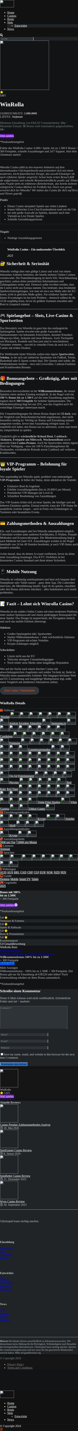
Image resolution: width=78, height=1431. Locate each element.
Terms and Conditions (19, 1367)
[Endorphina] (46, 736)
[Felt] (54, 743)
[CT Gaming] (18, 736)
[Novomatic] (70, 769)
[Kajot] (42, 762)
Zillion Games (37, 808)
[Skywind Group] (70, 789)
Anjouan (5, 849)
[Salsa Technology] (61, 789)
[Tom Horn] (33, 802)
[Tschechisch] (4, 865)
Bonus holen (7, 963)
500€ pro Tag (7, 842)
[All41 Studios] (53, 716)
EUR (43, 872)
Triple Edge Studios (49, 802)
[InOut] (4, 762)
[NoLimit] (61, 769)
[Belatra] (47, 723)
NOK (49, 872)
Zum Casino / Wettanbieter (19, 690)
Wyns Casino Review (12, 1201)
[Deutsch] (5, 859)
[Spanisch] (73, 859)
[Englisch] (16, 859)
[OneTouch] (39, 776)
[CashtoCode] (14, 818)
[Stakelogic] (61, 795)
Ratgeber (5, 1320)
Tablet (34, 879)
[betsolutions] (4, 729)
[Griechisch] (46, 859)
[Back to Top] (1, 1429)
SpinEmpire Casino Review (16, 1150)
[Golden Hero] (33, 756)
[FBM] (35, 743)
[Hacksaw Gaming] (61, 756)
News (10, 29)
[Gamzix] (14, 756)
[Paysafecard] (4, 825)
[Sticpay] (21, 825)
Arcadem (24, 723)
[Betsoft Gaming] (71, 723)
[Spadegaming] (23, 795)
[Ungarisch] (13, 865)
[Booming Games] (52, 729)
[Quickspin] (52, 782)
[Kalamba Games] (52, 762)
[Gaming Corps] (56, 749)
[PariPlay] (67, 776)
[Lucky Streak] (4, 769)
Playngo (14, 782)
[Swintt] (4, 802)
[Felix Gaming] (44, 743)
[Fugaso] (72, 743)
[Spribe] (52, 795)
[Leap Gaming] (70, 762)
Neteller (70, 818)
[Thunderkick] (23, 802)
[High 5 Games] (70, 756)
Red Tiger (12, 789)
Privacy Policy (15, 1364)
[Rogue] (42, 789)
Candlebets (6, 736)
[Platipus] (4, 782)
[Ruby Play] (52, 789)
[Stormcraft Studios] (70, 795)
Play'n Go (5, 1285)
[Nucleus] (4, 776)
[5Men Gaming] (34, 716)
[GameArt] (14, 749)
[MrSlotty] (33, 769)
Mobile (14, 879)
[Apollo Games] (4, 723)
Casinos (11, 15)
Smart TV (25, 879)
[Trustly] (30, 825)
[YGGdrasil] (24, 808)
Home (10, 12)
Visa (2, 1251)
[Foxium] (63, 743)
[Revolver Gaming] (33, 789)
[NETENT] (42, 769)
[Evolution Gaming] (56, 736)
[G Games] (4, 749)
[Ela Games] (27, 736)
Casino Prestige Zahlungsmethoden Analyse (25, 1124)
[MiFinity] (60, 818)
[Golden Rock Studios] (42, 756)
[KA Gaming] (33, 762)
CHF (30, 872)
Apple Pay (6, 1254)
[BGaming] (23, 729)
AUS (10, 872)
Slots (10, 22)
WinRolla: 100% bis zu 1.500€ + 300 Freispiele (27, 953)
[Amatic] (62, 716)
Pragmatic (5, 1289)
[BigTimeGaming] (33, 729)
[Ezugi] (4, 743)
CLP (36, 872)
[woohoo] (14, 808)
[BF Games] (14, 729)
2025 (3, 886)
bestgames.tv (59, 723)
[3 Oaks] (24, 716)
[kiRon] (61, 762)
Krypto (42, 818)
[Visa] (39, 825)
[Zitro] (50, 808)
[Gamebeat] (23, 749)
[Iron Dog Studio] (14, 762)
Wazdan (5, 716)
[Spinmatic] (33, 795)
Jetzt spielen (7, 135)
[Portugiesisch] (64, 859)
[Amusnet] (71, 716)
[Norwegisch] (55, 859)
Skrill (12, 825)
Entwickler (21, 25)
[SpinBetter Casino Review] (9, 1172)
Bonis (10, 19)
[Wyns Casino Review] (9, 1198)
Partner (4, 1316)
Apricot (13, 723)
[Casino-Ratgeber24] (7, 6)
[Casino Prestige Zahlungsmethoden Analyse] (9, 1121)
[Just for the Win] (23, 762)
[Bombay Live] (42, 729)
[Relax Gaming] (23, 789)
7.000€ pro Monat (26, 842)
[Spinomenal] (42, 795)
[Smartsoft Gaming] (14, 795)
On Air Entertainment (21, 776)
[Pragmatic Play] (43, 782)
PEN (63, 872)
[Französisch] (37, 859)
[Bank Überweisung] (4, 835)
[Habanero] (52, 756)
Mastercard (6, 1248)
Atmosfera (36, 723)
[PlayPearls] (24, 782)
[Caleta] (61, 729)
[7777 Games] (43, 716)
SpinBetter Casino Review (15, 1175)
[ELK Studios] (37, 736)
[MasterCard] (51, 818)
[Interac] (23, 818)
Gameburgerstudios (39, 749)
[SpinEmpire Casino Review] (9, 1147)
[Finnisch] (27, 859)
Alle (2, 1310)
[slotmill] (4, 795)
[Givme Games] (23, 756)
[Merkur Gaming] (23, 769)
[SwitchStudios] (14, 802)
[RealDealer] (62, 782)
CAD (23, 872)
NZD (57, 872)
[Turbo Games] (66, 802)
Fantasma (14, 743)
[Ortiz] (49, 776)
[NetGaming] (52, 769)
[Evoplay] (65, 736)
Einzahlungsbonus (10, 950)
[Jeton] (33, 818)
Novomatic (6, 1282)
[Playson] (33, 782)
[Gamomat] (4, 756)
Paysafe (4, 1258)
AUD (3, 872)
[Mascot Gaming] (14, 769)
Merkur (4, 1279)
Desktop (5, 879)
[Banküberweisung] (4, 818)
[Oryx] (58, 776)
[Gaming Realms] (65, 749)
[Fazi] (25, 743)
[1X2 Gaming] (15, 716)
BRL (16, 872)
